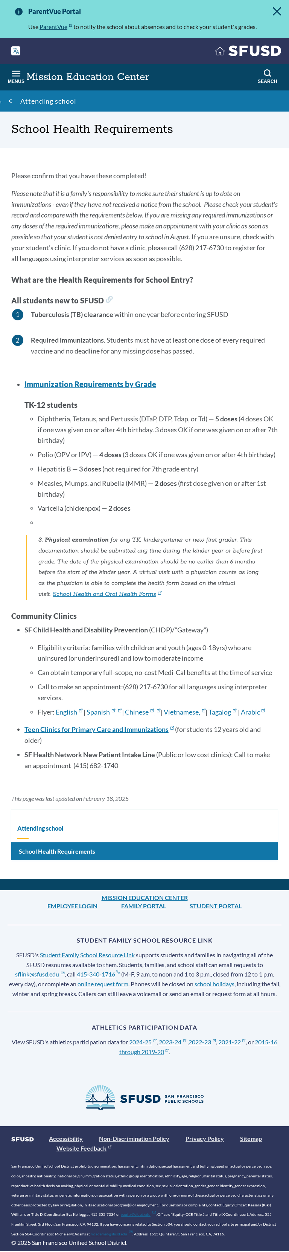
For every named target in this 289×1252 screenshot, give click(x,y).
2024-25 (140, 1041)
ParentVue (53, 26)
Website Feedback (81, 1148)
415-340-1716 (96, 974)
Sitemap (251, 1138)
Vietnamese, (182, 712)
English (66, 712)
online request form (103, 983)
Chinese (137, 712)
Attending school (48, 101)
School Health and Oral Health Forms (104, 594)
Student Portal (216, 905)
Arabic (250, 712)
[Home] (248, 52)
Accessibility (66, 1138)
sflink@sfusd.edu (37, 974)
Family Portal (143, 905)
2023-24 (170, 1041)
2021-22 (229, 1041)
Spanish (98, 712)
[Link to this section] (109, 300)
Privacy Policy (205, 1138)
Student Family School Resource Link (87, 954)
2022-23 (200, 1041)
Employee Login (72, 905)
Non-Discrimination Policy (134, 1138)
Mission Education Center (145, 897)
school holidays (214, 983)
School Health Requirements (57, 851)
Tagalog (219, 712)
